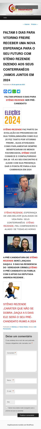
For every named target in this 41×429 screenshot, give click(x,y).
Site (8, 402)
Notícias (14, 327)
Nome (10, 380)
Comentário (11, 353)
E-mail (10, 391)
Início (5, 18)
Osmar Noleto (23, 327)
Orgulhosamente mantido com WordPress (20, 425)
